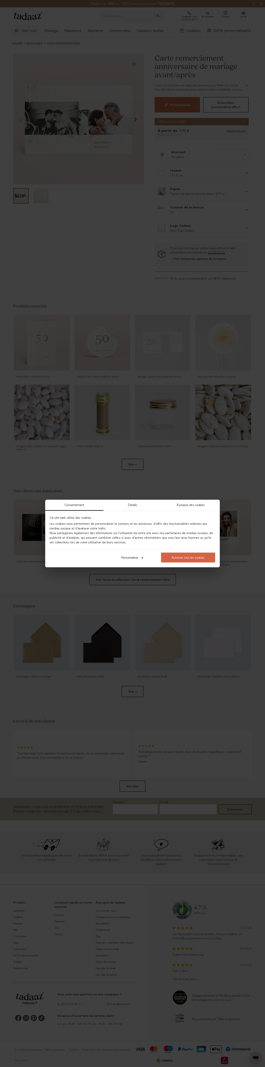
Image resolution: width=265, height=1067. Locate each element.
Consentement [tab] (74, 505)
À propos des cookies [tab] (191, 505)
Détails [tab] (132, 505)
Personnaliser (129, 557)
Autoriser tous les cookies (188, 557)
